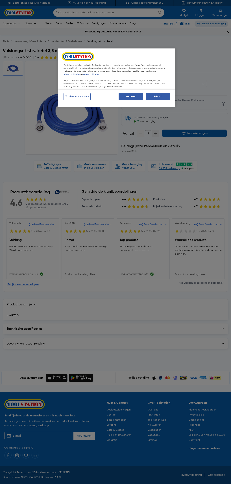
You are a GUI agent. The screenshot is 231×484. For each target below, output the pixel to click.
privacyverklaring (72, 74)
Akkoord (158, 96)
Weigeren (131, 96)
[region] (116, 77)
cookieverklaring (91, 74)
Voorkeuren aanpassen (77, 96)
